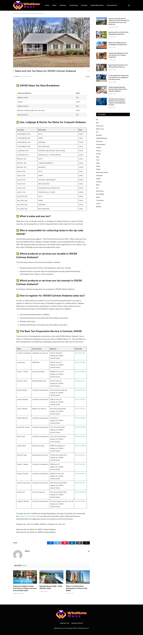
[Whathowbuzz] (26, 5)
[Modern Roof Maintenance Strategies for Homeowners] (101, 45)
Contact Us (64, 623)
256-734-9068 (80, 446)
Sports (98, 197)
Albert (17, 76)
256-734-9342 (80, 371)
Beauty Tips (100, 129)
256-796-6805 (80, 418)
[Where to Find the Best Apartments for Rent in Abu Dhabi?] (78, 577)
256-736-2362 (80, 362)
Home (47, 5)
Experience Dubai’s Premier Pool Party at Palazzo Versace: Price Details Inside (25, 588)
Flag (97, 157)
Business (63, 5)
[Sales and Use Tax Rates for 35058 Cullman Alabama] (51, 42)
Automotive (99, 126)
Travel (88, 76)
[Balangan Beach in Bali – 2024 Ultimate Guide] (51, 577)
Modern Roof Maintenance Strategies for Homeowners (118, 43)
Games (98, 166)
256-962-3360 (80, 501)
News (54, 5)
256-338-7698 (80, 436)
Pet (97, 188)
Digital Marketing (97, 5)
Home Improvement (102, 172)
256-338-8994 (80, 492)
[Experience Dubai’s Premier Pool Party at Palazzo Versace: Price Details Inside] (25, 577)
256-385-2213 (80, 353)
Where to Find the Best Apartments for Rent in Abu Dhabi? (76, 588)
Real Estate (100, 191)
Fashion (98, 147)
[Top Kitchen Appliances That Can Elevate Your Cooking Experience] (101, 55)
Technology (73, 5)
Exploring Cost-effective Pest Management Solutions (119, 33)
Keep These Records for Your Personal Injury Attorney (118, 66)
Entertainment (112, 5)
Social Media (100, 194)
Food (97, 160)
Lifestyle (84, 5)
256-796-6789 (80, 427)
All (97, 119)
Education (99, 141)
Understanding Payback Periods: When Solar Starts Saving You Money (118, 89)
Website (98, 206)
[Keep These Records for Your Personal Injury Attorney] (101, 67)
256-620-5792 (80, 390)
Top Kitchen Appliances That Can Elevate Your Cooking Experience (118, 55)
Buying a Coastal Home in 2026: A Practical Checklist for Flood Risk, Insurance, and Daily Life (119, 21)
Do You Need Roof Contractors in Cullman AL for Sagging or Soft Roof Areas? (119, 77)
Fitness (98, 154)
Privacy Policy (77, 623)
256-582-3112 (80, 381)
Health (98, 169)
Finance (98, 150)
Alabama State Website (28, 516)
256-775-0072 (80, 408)
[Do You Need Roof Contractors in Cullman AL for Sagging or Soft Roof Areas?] (101, 78)
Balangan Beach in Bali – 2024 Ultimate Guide (50, 587)
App (97, 123)
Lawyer (98, 178)
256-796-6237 (80, 455)
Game (98, 163)
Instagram (99, 175)
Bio (97, 132)
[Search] (129, 5)
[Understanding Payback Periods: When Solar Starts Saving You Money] (101, 89)
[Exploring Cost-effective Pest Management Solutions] (101, 34)
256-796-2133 (80, 483)
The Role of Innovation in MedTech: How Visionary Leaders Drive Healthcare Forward (117, 102)
